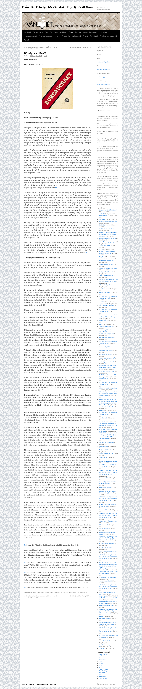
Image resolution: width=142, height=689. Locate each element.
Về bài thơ (106, 326)
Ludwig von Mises (54, 592)
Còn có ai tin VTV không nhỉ (106, 275)
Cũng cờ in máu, (107, 407)
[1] (42, 165)
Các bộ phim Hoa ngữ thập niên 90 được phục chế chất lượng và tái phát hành (108, 425)
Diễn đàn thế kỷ (102, 659)
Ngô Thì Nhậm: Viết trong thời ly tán (108, 521)
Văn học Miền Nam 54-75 (90, 32)
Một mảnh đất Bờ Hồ (104, 215)
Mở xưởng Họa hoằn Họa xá (106, 260)
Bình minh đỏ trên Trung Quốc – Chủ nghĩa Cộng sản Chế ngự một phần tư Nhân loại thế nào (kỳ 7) (108, 515)
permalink (84, 592)
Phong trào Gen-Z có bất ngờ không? (108, 210)
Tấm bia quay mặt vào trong (105, 354)
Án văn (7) (101, 214)
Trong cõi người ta (103, 596)
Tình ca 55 (101, 324)
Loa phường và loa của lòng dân (106, 362)
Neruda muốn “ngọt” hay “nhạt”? (107, 371)
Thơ (51, 32)
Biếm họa (57, 36)
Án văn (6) (101, 648)
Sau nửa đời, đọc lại (107, 641)
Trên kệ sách (94, 36)
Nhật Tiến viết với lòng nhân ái (106, 442)
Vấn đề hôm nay (38, 32)
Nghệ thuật (104, 32)
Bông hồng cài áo (103, 418)
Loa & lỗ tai (101, 302)
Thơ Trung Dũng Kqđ (104, 618)
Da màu (100, 656)
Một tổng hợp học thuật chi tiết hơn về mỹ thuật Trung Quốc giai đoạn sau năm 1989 (108, 234)
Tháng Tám (101, 257)
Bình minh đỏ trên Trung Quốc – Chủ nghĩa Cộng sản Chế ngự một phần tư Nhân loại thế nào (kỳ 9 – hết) (108, 472)
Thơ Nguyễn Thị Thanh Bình (106, 605)
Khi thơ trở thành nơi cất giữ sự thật (107, 551)
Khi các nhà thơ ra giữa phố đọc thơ (107, 242)
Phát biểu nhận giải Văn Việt (108, 36)
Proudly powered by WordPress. (107, 684)
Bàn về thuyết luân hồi (104, 288)
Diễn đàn (101, 658)
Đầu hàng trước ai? (103, 320)
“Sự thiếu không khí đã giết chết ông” (108, 461)
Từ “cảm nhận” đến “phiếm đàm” (107, 543)
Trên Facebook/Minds (46, 36)
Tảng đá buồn (102, 259)
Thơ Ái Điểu (102, 410)
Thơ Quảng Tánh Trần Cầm (106, 450)
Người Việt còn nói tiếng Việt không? (108, 577)
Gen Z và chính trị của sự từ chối (107, 358)
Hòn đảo (101, 249)
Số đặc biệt (27, 32)
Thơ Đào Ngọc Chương (104, 225)
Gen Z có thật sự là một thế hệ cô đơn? (108, 268)
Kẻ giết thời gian (103, 303)
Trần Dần (101, 616)
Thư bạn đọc (66, 36)
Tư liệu (71, 32)
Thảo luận (78, 32)
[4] (86, 252)
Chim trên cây (102, 422)
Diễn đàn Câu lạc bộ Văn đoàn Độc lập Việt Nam (57, 7)
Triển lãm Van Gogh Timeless (106, 285)
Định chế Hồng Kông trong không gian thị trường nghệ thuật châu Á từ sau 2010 (108, 367)
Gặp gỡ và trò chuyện (30, 36)
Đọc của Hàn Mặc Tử (106, 547)
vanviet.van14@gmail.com (103, 62)
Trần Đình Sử (102, 676)
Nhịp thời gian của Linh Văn (106, 453)
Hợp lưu (101, 665)
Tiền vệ (100, 674)
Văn (46, 32)
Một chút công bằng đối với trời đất (107, 238)
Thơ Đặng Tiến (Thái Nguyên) (106, 337)
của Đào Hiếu (104, 510)
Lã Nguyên (101, 667)
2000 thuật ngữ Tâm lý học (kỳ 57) (80, 47)
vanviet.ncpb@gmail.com (103, 77)
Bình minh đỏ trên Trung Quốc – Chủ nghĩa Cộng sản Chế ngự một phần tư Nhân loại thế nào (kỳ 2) (108, 629)
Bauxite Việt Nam (103, 654)
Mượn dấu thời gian (103, 671)
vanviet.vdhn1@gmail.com (103, 84)
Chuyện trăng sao (103, 457)
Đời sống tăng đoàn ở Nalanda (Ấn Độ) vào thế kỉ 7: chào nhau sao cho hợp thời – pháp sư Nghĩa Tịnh (107, 331)
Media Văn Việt (76, 36)
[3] (48, 217)
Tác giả (26, 40)
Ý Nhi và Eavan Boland (104, 245)
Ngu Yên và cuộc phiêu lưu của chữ (107, 229)
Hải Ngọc (101, 663)
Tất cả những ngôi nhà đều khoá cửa (108, 221)
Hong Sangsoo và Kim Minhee (106, 305)
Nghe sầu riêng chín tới (104, 528)
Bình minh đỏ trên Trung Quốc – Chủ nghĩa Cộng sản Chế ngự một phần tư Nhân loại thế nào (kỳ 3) (108, 611)
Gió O (100, 661)
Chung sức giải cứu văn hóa (105, 264)
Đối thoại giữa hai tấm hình (105, 581)
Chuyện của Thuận (103, 446)
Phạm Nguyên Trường (66, 592)
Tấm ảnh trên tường (103, 378)
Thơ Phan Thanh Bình (104, 292)
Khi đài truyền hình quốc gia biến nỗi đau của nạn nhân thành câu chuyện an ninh (108, 316)
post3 (45, 56)
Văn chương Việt (103, 678)
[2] (56, 188)
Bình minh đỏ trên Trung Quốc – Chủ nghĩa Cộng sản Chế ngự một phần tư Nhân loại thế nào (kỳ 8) (108, 498)
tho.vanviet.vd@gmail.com (103, 69)
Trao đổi (85, 36)
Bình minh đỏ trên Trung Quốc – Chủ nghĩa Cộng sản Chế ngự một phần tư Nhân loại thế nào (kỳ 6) (108, 538)
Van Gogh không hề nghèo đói (106, 272)
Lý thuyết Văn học (103, 669)
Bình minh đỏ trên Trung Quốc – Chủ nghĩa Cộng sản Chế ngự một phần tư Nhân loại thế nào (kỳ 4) (108, 586)
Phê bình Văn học (103, 673)
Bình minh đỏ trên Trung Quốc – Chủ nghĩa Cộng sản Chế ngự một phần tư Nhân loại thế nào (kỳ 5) (108, 556)
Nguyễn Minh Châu (104, 478)
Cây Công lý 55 (102, 219)
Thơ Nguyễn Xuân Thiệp (105, 487)
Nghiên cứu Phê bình (60, 32)
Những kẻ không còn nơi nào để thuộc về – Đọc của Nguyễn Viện (108, 393)
